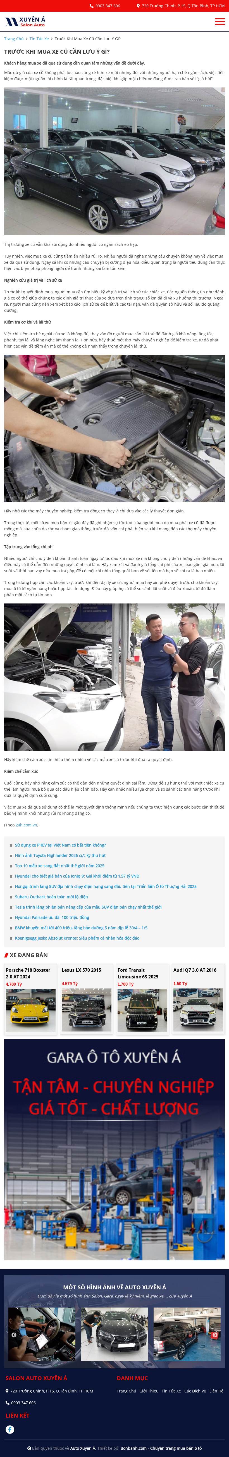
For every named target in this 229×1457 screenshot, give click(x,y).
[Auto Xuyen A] (25, 21)
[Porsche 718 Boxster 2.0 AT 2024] (31, 1010)
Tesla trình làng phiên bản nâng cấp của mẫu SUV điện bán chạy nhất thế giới (88, 907)
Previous (14, 1335)
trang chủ (14, 38)
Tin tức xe (171, 1391)
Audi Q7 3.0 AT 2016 (194, 970)
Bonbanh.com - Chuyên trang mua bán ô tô (161, 1448)
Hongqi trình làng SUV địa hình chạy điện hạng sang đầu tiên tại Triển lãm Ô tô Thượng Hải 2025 (106, 886)
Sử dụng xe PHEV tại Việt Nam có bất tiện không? (60, 845)
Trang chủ (126, 1391)
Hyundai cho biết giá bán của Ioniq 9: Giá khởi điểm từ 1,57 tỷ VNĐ (77, 876)
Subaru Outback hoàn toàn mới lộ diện (51, 896)
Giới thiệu (149, 1391)
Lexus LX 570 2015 (81, 970)
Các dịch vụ (195, 1391)
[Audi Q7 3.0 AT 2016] (198, 1009)
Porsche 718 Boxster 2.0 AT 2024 (28, 973)
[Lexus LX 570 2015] (86, 1009)
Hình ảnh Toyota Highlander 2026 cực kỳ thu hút (60, 855)
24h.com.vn (26, 825)
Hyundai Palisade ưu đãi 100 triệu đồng (52, 917)
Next (215, 1335)
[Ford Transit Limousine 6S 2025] (142, 1010)
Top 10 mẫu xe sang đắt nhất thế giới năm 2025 (59, 865)
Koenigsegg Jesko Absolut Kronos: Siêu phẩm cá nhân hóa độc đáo (77, 938)
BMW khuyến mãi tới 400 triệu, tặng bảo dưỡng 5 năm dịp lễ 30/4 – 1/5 (81, 927)
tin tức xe (39, 38)
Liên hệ (216, 1391)
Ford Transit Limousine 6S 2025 (138, 973)
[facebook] (12, 1429)
